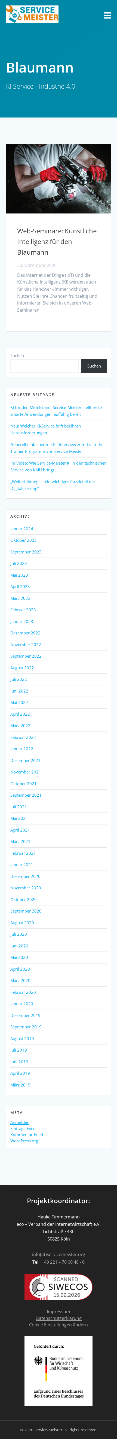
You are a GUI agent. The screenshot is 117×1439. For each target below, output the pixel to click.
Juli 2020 (18, 934)
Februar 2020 (23, 992)
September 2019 (26, 1026)
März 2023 (20, 598)
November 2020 (25, 887)
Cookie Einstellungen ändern (58, 1325)
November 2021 (25, 772)
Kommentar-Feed (26, 1135)
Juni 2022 (19, 691)
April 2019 (20, 1073)
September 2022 (26, 656)
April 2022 (20, 714)
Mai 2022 (19, 702)
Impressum (58, 1311)
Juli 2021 (18, 806)
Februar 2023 (23, 609)
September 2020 (26, 911)
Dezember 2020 (25, 876)
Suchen (17, 355)
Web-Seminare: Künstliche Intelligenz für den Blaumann (57, 241)
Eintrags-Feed (23, 1129)
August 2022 (22, 667)
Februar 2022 (23, 737)
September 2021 (26, 795)
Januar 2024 (21, 528)
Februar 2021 (23, 853)
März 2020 (20, 980)
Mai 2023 (19, 575)
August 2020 (22, 922)
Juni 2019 (19, 1061)
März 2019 (20, 1085)
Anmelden (19, 1122)
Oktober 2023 (23, 540)
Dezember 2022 (25, 633)
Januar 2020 (21, 1003)
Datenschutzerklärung (59, 1318)
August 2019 (22, 1038)
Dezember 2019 (25, 1015)
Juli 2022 (18, 679)
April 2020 (20, 969)
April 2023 (20, 586)
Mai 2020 (19, 957)
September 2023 (26, 552)
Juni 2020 (19, 946)
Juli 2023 (18, 563)
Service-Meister (49, 1429)
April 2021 (20, 830)
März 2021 (20, 841)
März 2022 (20, 725)
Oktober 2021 (23, 783)
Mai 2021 (19, 818)
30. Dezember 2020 (37, 265)
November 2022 (25, 644)
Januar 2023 (21, 621)
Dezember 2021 (25, 760)
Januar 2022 (21, 748)
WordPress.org (24, 1141)
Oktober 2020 (23, 899)
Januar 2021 (21, 864)
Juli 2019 (18, 1050)
